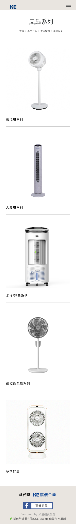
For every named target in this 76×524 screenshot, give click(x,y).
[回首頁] (13, 6)
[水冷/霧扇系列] (38, 256)
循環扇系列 (14, 119)
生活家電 (45, 31)
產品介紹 (32, 31)
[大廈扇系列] (38, 168)
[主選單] (68, 5)
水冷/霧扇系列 (17, 295)
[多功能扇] (38, 432)
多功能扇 (13, 471)
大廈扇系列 (14, 207)
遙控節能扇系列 (18, 383)
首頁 (21, 31)
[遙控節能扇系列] (38, 344)
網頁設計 (50, 514)
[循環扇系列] (38, 80)
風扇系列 (58, 31)
